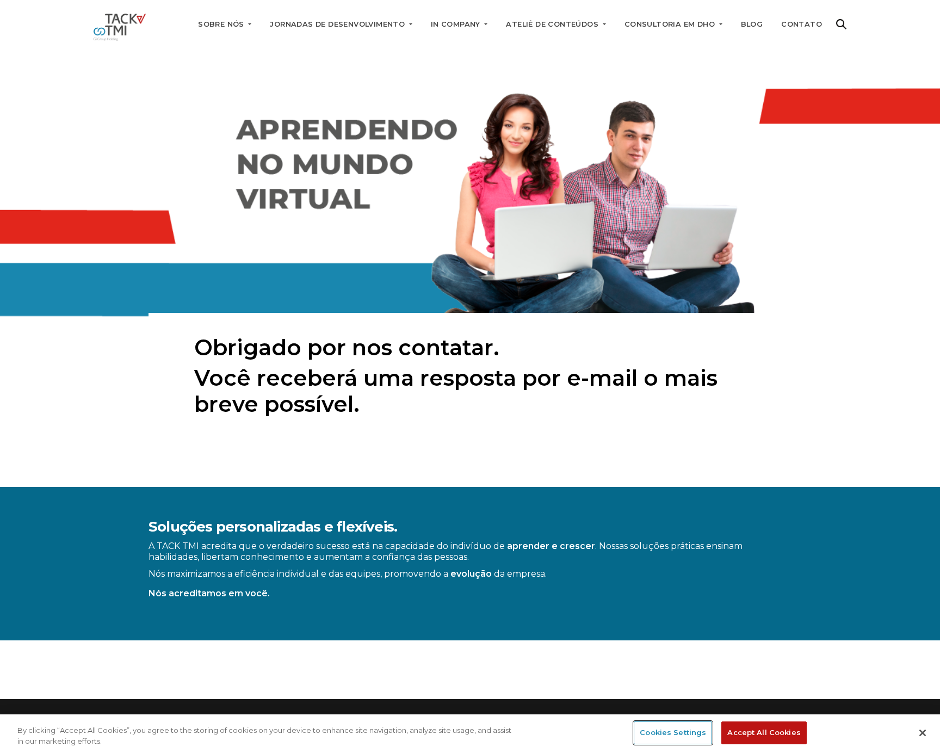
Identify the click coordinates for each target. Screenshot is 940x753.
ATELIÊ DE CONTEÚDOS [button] (553, 24)
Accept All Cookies (763, 732)
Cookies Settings (673, 732)
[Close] (923, 733)
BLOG (752, 24)
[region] (470, 733)
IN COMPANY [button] (457, 24)
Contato (801, 24)
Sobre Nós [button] (222, 24)
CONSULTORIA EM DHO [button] (671, 24)
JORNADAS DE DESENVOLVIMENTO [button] (338, 24)
